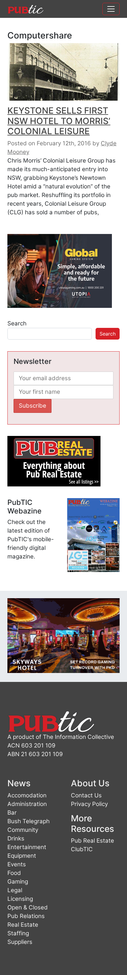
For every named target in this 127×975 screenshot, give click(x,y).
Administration (27, 804)
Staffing (18, 933)
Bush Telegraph (28, 821)
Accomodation (27, 795)
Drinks (15, 838)
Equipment (21, 855)
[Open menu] (111, 9)
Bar (12, 812)
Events (16, 864)
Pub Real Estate (92, 840)
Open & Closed (27, 907)
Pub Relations (26, 916)
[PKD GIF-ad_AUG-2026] (63, 635)
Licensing (20, 898)
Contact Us (86, 795)
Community (22, 829)
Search (17, 323)
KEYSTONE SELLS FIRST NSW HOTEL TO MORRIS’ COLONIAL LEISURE (58, 120)
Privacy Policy (89, 804)
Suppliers (19, 941)
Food (14, 872)
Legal (14, 890)
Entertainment (26, 847)
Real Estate (22, 924)
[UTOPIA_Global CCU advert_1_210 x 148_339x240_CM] (59, 270)
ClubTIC (82, 849)
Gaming (17, 881)
